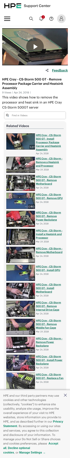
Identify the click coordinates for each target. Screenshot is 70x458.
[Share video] (47, 70)
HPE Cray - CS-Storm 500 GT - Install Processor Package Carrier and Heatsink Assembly (48, 142)
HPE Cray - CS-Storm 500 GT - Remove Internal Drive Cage (48, 306)
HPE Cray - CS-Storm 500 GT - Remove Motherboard (48, 180)
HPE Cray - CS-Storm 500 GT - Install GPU (48, 268)
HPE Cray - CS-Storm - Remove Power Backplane (49, 342)
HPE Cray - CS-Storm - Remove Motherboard (49, 250)
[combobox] (35, 115)
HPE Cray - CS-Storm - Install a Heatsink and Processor (49, 234)
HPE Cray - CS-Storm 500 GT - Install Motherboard (48, 288)
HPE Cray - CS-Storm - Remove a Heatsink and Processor (49, 162)
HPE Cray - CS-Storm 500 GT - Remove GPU (49, 196)
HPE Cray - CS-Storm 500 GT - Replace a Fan (50, 376)
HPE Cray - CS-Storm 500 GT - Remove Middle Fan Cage (48, 324)
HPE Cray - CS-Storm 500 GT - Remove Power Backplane (48, 216)
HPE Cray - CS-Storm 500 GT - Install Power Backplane (49, 360)
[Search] (31, 18)
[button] (65, 395)
